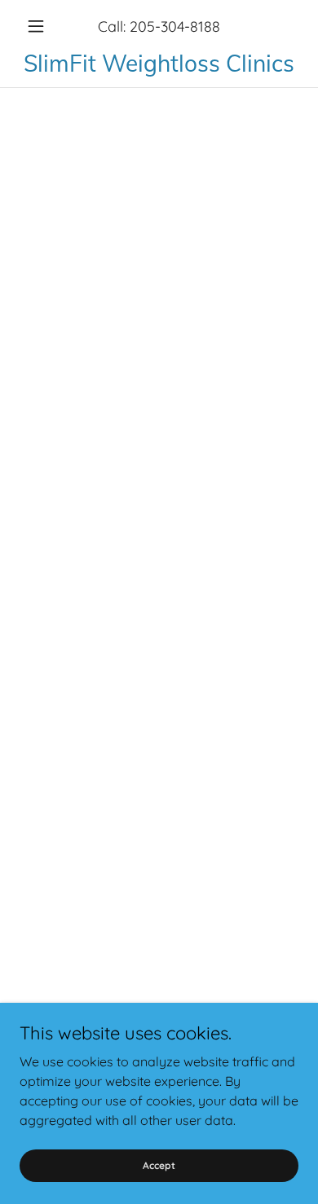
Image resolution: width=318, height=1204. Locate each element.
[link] (159, 63)
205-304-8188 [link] (175, 26)
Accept (159, 1165)
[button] (40, 26)
